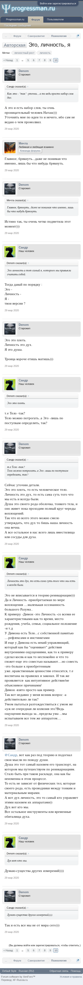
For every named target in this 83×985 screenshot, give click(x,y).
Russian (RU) (26, 971)
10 (55, 60)
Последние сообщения (17, 25)
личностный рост (24, 52)
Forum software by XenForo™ (18, 976)
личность (45, 52)
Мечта (23, 143)
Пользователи (55, 19)
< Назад (8, 60)
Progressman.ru (15, 19)
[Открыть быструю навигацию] (77, 35)
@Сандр (11, 755)
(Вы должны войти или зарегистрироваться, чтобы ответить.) (45, 945)
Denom (24, 71)
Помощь (76, 971)
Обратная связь (59, 971)
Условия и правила (71, 976)
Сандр (23, 247)
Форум (35, 19)
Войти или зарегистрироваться (58, 3)
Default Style (9, 971)
